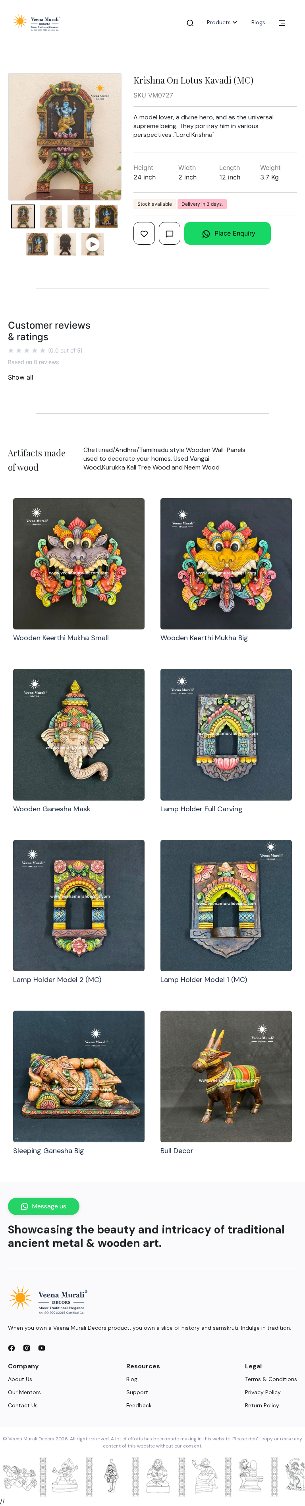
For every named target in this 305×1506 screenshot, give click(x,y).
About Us (20, 1379)
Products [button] (219, 22)
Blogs (258, 22)
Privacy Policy (263, 1392)
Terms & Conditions (271, 1379)
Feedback (139, 1405)
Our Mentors (24, 1392)
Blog (131, 1379)
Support (137, 1392)
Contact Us (23, 1405)
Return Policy (262, 1405)
